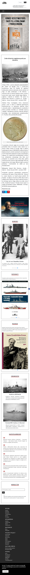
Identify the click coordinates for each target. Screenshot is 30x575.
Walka (6, 539)
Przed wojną (7, 534)
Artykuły (6, 521)
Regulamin (7, 557)
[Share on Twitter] (6, 192)
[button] (11, 317)
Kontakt (6, 558)
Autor (6, 553)
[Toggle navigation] (3, 11)
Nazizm (6, 515)
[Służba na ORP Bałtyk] (15, 386)
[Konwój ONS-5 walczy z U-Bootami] (15, 412)
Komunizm (7, 542)
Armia (6, 538)
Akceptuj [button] (5, 571)
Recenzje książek (8, 549)
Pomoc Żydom (8, 541)
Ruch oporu (7, 537)
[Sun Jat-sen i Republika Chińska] (15, 242)
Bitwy (6, 529)
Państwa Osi (7, 525)
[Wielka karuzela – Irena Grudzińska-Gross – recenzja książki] (15, 350)
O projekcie (7, 556)
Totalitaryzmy (8, 514)
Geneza (6, 510)
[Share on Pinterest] (8, 192)
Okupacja (7, 535)
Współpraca (7, 554)
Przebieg (7, 511)
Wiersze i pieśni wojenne (10, 548)
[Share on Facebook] (3, 192)
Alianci (6, 523)
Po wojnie (7, 517)
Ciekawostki (7, 522)
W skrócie (7, 512)
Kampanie (7, 530)
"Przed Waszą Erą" (8, 560)
